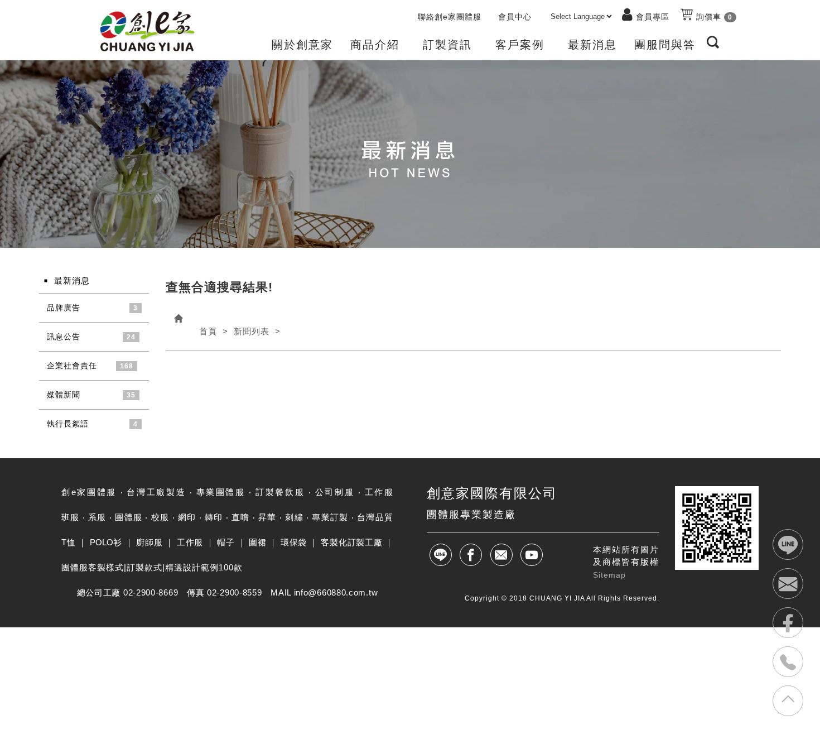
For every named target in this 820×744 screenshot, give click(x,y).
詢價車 (712, 16)
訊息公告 (63, 336)
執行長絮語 (68, 423)
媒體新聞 (63, 394)
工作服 (190, 542)
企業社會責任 (72, 365)
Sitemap (609, 574)
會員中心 (515, 16)
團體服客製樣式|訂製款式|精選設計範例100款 (152, 567)
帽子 (225, 542)
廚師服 (149, 542)
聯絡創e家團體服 (449, 16)
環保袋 (294, 542)
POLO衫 (106, 542)
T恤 (68, 542)
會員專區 (652, 16)
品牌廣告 (63, 307)
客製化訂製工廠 (351, 542)
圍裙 (257, 542)
